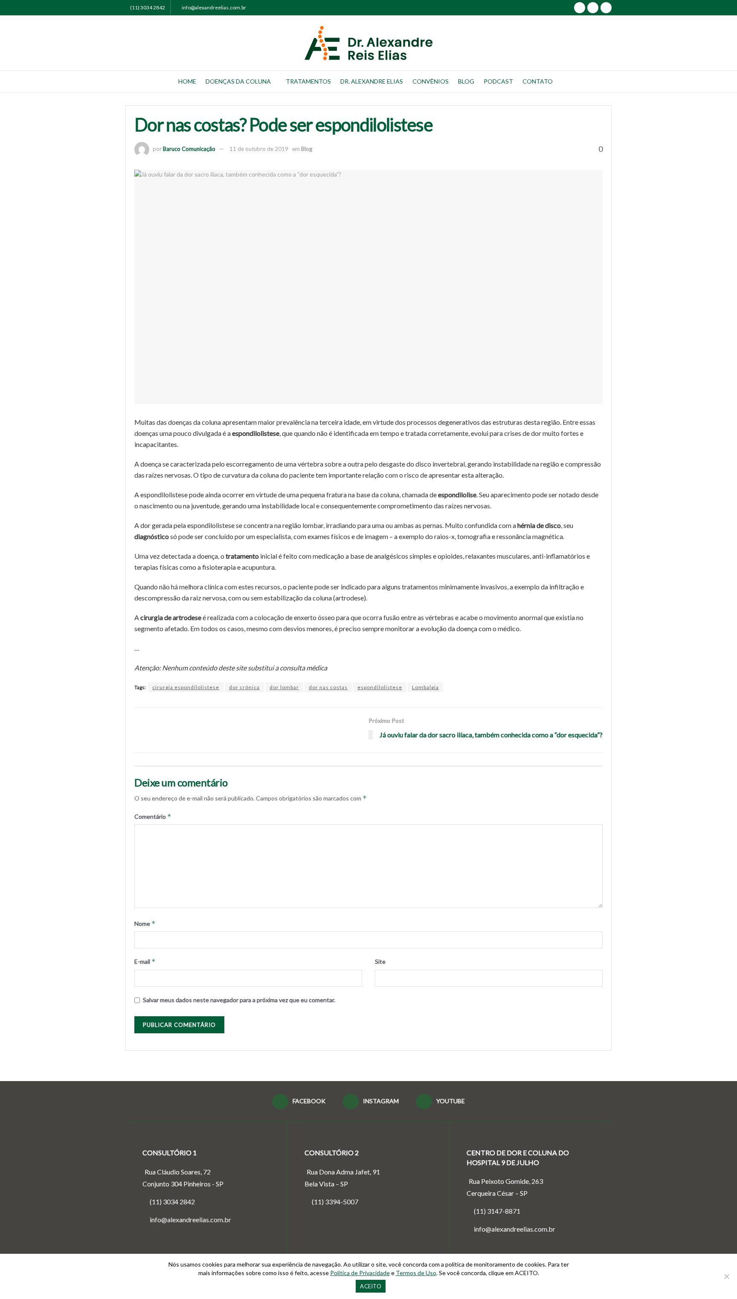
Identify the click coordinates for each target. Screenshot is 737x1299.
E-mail (145, 961)
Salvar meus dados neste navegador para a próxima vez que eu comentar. (239, 999)
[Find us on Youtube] (606, 7)
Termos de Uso (416, 1272)
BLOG (466, 81)
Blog (306, 148)
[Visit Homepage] (368, 43)
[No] (726, 1276)
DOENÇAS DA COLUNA (238, 81)
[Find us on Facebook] (579, 7)
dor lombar (284, 687)
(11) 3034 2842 (147, 7)
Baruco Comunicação (189, 148)
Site (380, 961)
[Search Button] (608, 81)
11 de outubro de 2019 (258, 148)
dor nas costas (328, 687)
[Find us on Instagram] (592, 7)
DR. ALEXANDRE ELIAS (371, 81)
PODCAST (498, 81)
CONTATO (537, 81)
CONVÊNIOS (430, 81)
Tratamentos (308, 81)
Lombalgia (425, 687)
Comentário (152, 816)
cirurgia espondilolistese (185, 687)
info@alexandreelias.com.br (213, 7)
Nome (145, 923)
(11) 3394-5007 (335, 1202)
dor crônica (244, 687)
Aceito (370, 1286)
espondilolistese (379, 687)
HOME (187, 81)
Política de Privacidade (360, 1272)
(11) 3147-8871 (496, 1211)
